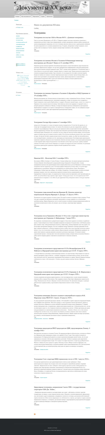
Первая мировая (43, 377)
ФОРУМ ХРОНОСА (20, 38)
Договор (23, 78)
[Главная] (52, 7)
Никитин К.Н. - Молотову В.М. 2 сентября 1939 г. (51, 158)
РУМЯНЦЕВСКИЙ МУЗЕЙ (21, 42)
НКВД (21, 80)
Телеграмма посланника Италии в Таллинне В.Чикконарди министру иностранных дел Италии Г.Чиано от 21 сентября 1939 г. (58, 61)
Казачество (45, 318)
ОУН (24, 80)
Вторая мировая (24, 77)
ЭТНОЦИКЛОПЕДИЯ (20, 44)
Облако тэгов (20, 27)
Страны (43, 16)
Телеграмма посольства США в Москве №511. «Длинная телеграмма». (59, 37)
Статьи (18, 95)
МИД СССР (42, 182)
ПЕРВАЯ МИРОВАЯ (20, 50)
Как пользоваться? (26, 16)
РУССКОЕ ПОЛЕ (19, 40)
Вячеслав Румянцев (56, 430)
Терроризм (26, 83)
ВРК (18, 75)
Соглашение (20, 83)
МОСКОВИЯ (18, 57)
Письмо (25, 82)
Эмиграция (23, 85)
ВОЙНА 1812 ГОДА (20, 55)
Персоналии (36, 16)
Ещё (29, 86)
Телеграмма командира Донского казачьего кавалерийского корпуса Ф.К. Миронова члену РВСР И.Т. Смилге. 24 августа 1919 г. (59, 296)
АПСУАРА (18, 52)
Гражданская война (38, 318)
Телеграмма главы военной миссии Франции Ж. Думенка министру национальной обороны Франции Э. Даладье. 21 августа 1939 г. (58, 193)
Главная (17, 16)
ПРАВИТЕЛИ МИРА (20, 48)
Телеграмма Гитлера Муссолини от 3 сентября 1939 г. (53, 122)
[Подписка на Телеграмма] (34, 413)
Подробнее (88, 54)
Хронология (49, 16)
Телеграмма (36, 51)
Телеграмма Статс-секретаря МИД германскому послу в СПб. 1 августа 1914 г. (61, 359)
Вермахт (22, 75)
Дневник (19, 78)
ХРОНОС (18, 36)
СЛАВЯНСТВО (19, 46)
